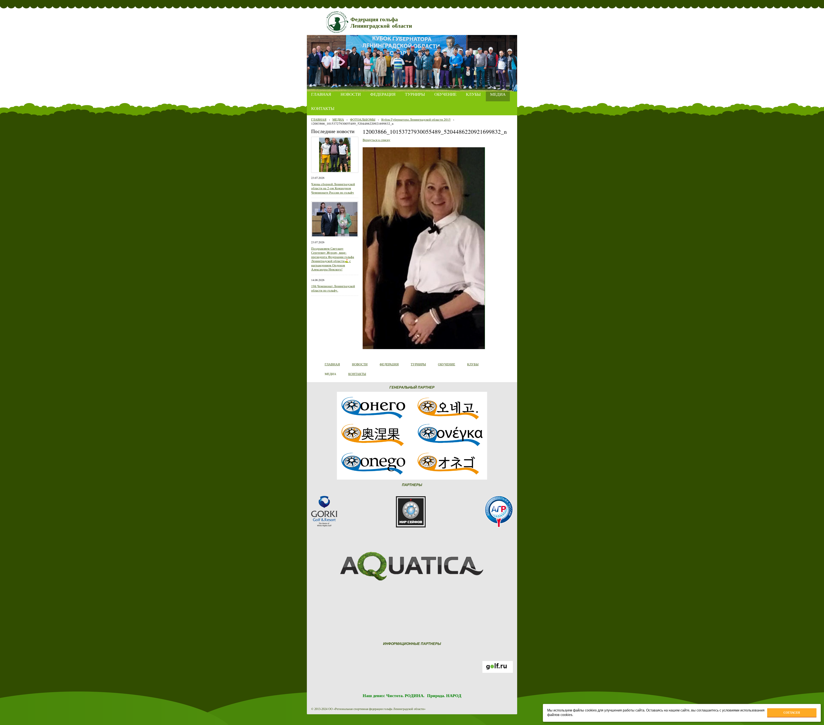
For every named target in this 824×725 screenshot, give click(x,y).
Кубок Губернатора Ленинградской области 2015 (416, 119)
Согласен (791, 712)
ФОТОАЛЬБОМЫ (362, 119)
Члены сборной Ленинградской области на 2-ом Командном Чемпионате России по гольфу (333, 188)
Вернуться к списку (376, 140)
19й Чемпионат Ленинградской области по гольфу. (333, 288)
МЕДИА (338, 119)
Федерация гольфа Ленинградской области (381, 22)
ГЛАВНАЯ (318, 119)
